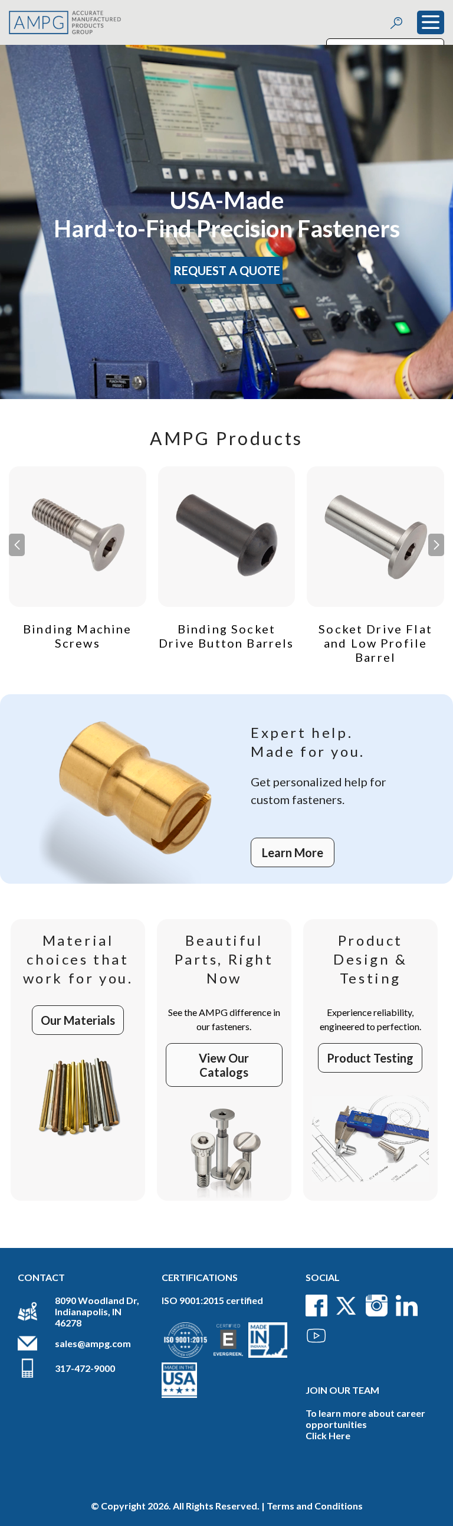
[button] (436, 545)
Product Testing (370, 1058)
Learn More (292, 852)
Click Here (328, 1435)
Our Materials (78, 1020)
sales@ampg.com (93, 1343)
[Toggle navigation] (430, 22)
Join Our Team (342, 1390)
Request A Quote (226, 270)
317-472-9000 (85, 1368)
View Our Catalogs (224, 1065)
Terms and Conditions (315, 1505)
